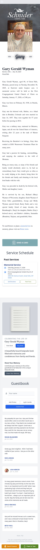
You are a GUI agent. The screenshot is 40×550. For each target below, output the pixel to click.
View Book (9, 346)
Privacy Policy (14, 541)
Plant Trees (28, 282)
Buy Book (20, 346)
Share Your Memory (12, 373)
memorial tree (26, 226)
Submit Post (20, 407)
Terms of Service (25, 541)
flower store (24, 229)
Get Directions (12, 282)
